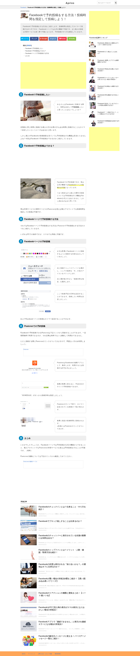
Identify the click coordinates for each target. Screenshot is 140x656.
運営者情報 (58, 653)
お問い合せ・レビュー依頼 (45, 653)
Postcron (25, 349)
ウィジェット (31, 653)
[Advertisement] (53, 75)
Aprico (70, 3)
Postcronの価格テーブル (30, 461)
